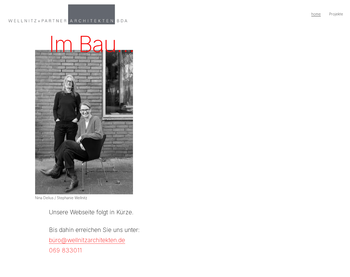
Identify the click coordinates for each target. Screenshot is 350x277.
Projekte (336, 14)
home (316, 14)
